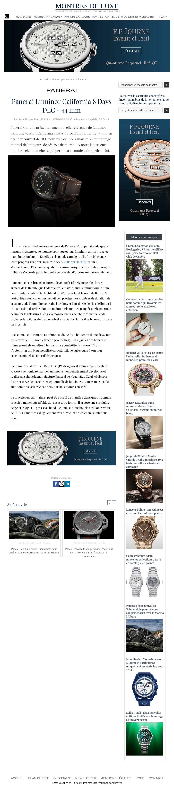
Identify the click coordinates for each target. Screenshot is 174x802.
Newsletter (86, 778)
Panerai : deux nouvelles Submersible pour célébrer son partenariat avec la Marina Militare (34, 550)
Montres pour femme (105, 16)
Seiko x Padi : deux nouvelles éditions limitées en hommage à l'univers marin (144, 716)
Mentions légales (116, 778)
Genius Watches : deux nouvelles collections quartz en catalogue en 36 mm (143, 559)
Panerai (82, 79)
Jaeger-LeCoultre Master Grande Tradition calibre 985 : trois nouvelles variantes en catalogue (144, 461)
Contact (156, 778)
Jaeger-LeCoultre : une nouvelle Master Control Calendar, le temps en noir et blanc (144, 408)
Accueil (44, 79)
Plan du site (39, 778)
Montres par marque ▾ (48, 16)
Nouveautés (23, 16)
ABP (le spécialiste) (73, 262)
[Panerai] (61, 89)
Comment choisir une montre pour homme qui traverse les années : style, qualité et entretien (144, 304)
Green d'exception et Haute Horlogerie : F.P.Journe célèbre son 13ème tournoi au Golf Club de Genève (144, 251)
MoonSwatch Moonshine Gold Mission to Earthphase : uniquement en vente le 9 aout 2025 (144, 664)
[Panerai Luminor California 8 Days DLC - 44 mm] (61, 156)
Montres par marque (63, 79)
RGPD (140, 778)
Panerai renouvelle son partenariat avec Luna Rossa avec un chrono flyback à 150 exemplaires (89, 551)
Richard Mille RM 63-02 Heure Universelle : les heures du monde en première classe (144, 356)
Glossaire (62, 778)
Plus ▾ (163, 16)
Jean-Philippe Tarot (29, 119)
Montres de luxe (87, 6)
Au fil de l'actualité (77, 16)
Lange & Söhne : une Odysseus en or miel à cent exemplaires (144, 511)
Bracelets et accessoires (138, 16)
